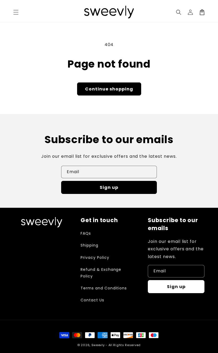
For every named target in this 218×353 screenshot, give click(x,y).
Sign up (109, 187)
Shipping (89, 245)
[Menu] (16, 12)
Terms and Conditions (104, 288)
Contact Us (92, 300)
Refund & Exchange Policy (101, 273)
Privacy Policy (95, 257)
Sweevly (98, 345)
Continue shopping (109, 89)
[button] (179, 12)
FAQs (86, 233)
